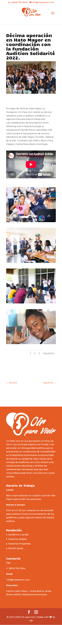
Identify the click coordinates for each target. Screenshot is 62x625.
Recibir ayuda (15, 548)
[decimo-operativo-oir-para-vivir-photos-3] (31, 303)
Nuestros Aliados (17, 539)
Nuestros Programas (19, 543)
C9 (31, 620)
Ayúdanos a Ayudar (18, 534)
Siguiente (48, 353)
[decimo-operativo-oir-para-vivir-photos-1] (31, 222)
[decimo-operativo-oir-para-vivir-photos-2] (31, 262)
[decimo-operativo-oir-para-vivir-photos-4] (31, 344)
